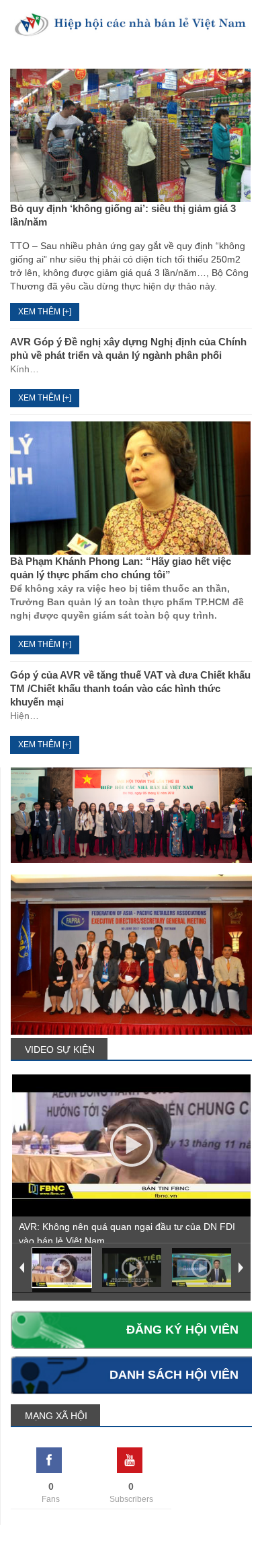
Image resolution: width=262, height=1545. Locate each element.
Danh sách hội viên (174, 1374)
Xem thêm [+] (44, 311)
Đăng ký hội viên (182, 1329)
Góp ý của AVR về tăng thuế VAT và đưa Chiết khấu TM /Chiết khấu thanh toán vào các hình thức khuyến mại (130, 688)
